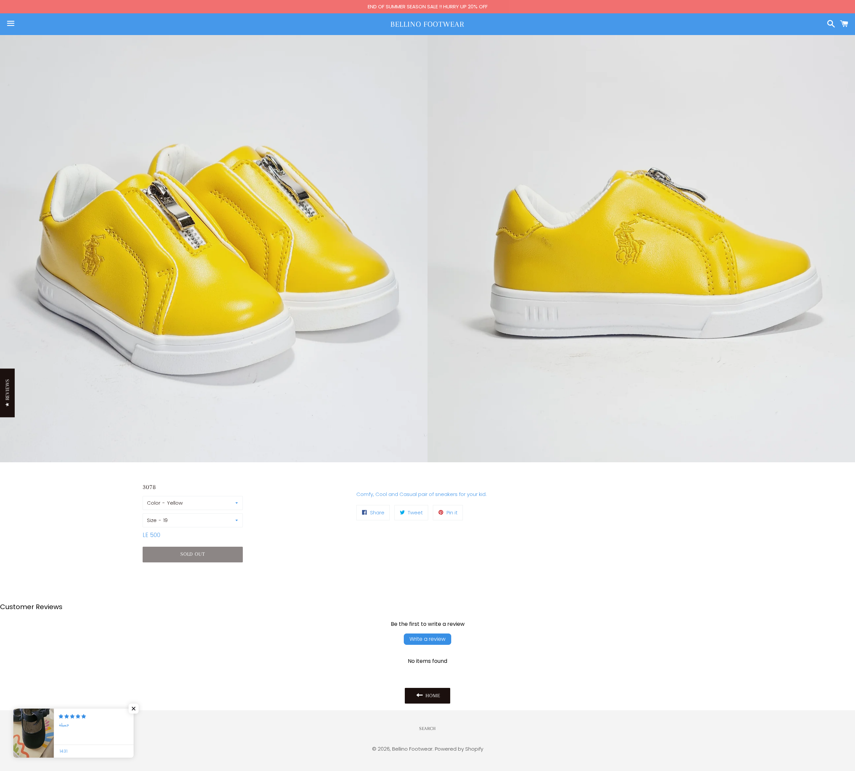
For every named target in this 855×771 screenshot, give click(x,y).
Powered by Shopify (459, 748)
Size (152, 520)
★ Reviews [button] (7, 393)
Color (153, 502)
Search (427, 728)
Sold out (192, 554)
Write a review (427, 639)
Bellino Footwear (427, 24)
